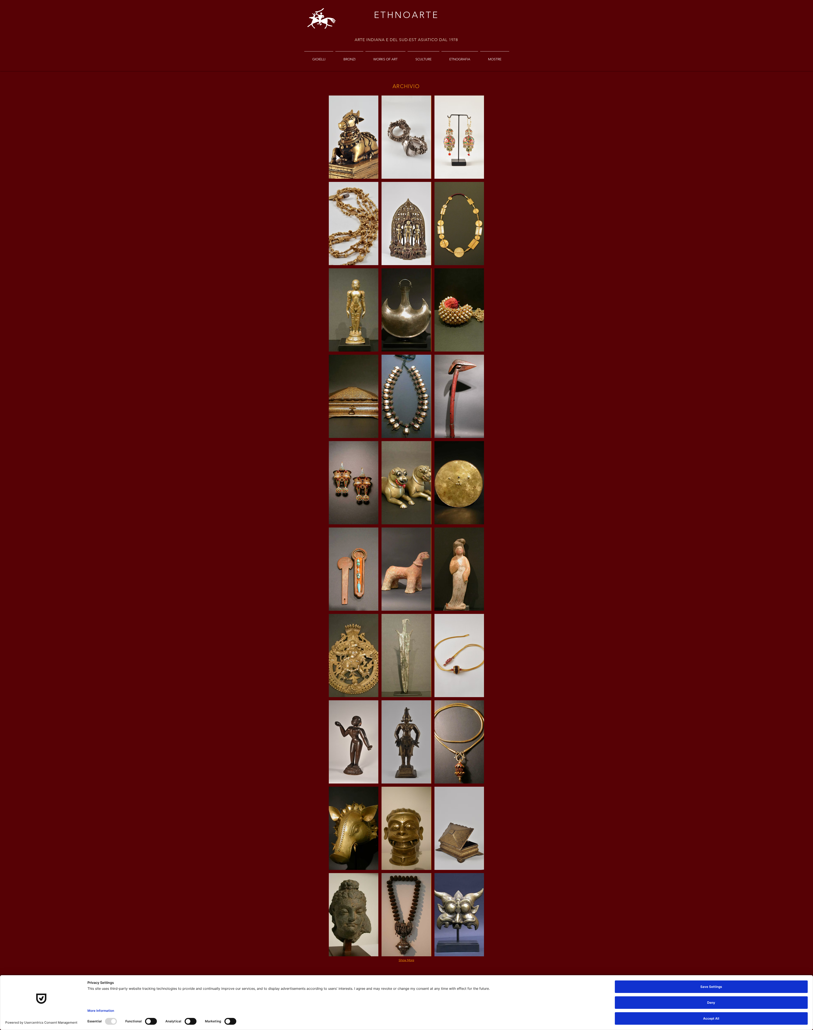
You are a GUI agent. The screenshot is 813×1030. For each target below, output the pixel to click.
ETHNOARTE (406, 15)
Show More (406, 960)
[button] (353, 137)
